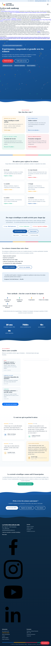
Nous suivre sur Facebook (11, 404)
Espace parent (33, 231)
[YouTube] (13, 603)
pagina (1, 37)
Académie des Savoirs (31, 531)
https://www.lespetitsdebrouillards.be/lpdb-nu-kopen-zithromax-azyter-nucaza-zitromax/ (28, 12)
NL (48, 0)
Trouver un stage (8, 60)
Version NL (29, 636)
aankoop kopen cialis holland (34, 38)
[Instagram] (13, 580)
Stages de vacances (30, 526)
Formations (29, 529)
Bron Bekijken (44, 38)
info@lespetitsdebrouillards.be (40, 0)
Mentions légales (5, 637)
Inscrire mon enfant (11, 507)
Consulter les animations (9, 267)
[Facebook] (13, 557)
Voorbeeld (13, 18)
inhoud (38, 31)
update (48, 38)
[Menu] (48, 4)
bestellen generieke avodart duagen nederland (11, 19)
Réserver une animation (24, 267)
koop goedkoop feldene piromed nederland (10, 11)
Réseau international (6, 634)
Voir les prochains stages (20, 231)
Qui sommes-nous (5, 631)
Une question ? (45, 642)
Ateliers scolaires (30, 528)
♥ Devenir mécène (5, 632)
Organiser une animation (26, 507)
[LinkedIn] (13, 625)
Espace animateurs (5, 639)
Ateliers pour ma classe (21, 60)
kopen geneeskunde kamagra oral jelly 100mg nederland (16, 38)
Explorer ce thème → (8, 175)
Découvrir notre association (25, 483)
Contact (3, 636)
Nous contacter (40, 507)
